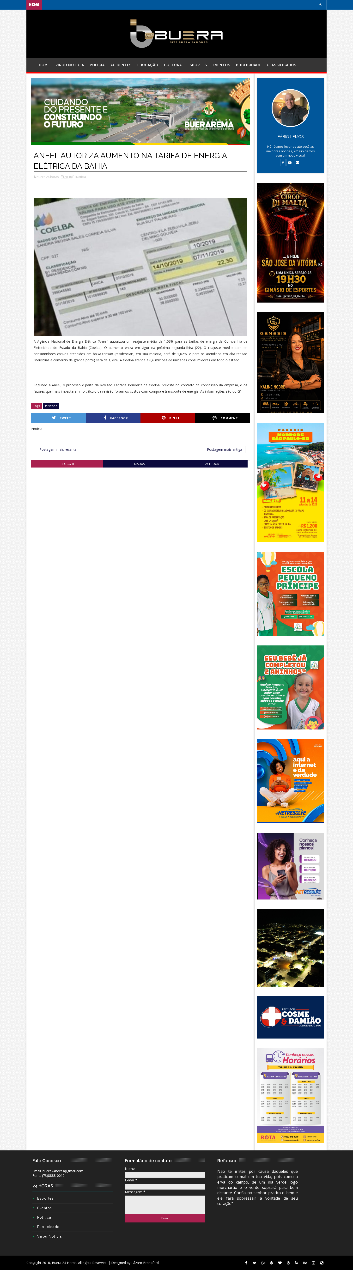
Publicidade (248, 65)
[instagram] (313, 1262)
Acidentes (121, 65)
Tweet (65, 418)
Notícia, (81, 177)
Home (44, 65)
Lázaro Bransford (145, 1262)
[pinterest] (271, 1262)
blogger (67, 464)
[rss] (296, 1262)
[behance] (305, 1262)
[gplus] (263, 1262)
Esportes (197, 65)
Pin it (174, 418)
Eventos (221, 65)
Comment (229, 418)
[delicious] (321, 1262)
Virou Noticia (49, 1236)
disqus (139, 464)
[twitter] (254, 1262)
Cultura (173, 65)
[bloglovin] (279, 1262)
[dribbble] (288, 1262)
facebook (211, 464)
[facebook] (246, 1262)
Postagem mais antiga (224, 449)
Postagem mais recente (58, 449)
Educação (147, 65)
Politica (44, 1217)
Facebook (119, 418)
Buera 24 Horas (64, 1262)
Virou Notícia (69, 65)
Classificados (281, 65)
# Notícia (51, 406)
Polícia (97, 65)
